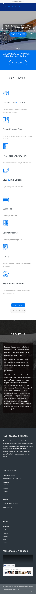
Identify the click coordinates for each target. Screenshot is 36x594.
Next (31, 31)
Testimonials (6, 536)
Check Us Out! (10, 565)
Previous (5, 31)
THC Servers (16, 589)
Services (5, 530)
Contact (5, 543)
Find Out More (18, 34)
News (4, 539)
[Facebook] (31, 591)
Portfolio (5, 533)
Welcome (6, 526)
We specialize (7, 441)
